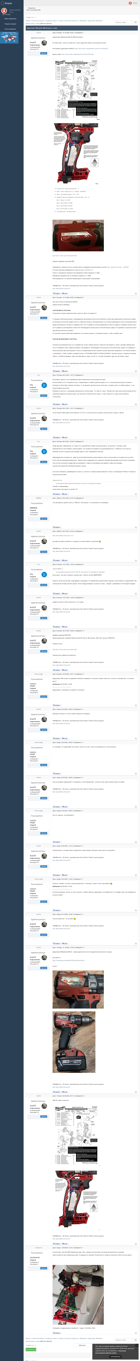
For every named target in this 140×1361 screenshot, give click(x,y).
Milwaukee (83, 21)
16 (82, 846)
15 (82, 811)
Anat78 (38, 33)
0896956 (38, 498)
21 (82, 1248)
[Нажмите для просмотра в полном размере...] (76, 89)
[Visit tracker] (9, 37)
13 (82, 742)
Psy (38, 375)
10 (84, 631)
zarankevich (38, 1248)
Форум (28, 21)
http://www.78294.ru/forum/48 (61, 288)
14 (82, 777)
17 (82, 879)
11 (84, 674)
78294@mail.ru (88, 270)
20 (83, 1096)
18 (82, 914)
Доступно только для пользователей (65, 256)
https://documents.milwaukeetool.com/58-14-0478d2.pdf (91, 48)
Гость (135, 3)
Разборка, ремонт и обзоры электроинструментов (62, 21)
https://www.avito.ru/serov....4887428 (118, 267)
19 (83, 947)
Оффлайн (44, 53)
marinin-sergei (38, 674)
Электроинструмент (37, 21)
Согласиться (115, 1357)
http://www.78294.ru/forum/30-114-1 (63, 536)
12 (82, 709)
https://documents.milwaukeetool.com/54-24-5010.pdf (77, 54)
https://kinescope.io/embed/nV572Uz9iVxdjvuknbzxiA (68, 960)
